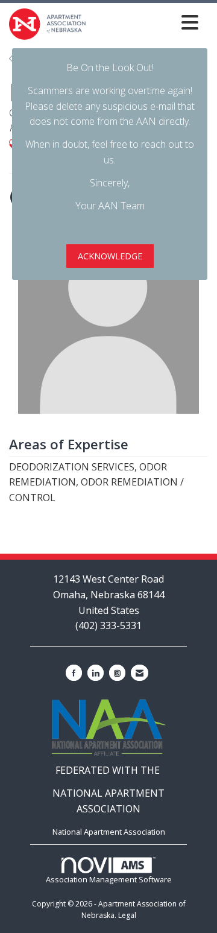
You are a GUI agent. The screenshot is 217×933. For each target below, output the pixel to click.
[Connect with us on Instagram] (117, 673)
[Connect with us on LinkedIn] (95, 673)
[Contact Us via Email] (139, 673)
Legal (127, 915)
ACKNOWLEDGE (110, 256)
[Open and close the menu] (145, 22)
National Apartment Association (108, 831)
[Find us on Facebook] (74, 673)
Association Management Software (109, 879)
